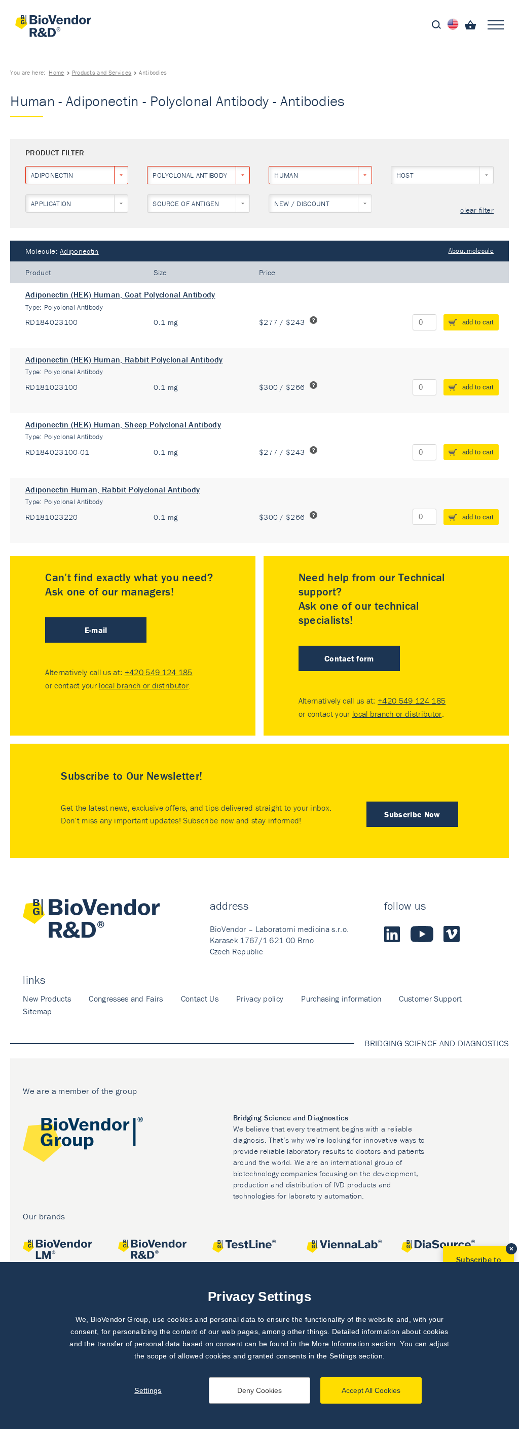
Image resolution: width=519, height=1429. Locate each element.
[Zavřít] (511, 1248)
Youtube (422, 934)
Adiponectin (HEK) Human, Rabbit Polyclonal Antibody (124, 359)
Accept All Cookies (371, 1390)
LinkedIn (392, 934)
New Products (47, 998)
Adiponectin (79, 251)
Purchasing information (341, 998)
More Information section (354, 1344)
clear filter (477, 210)
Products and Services (102, 72)
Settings (148, 1390)
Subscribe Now (412, 814)
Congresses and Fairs (126, 998)
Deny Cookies (259, 1390)
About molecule (471, 250)
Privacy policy (259, 998)
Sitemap (37, 1011)
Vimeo (451, 934)
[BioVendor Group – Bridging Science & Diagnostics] (83, 1141)
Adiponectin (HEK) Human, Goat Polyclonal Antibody (120, 294)
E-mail (96, 630)
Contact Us (199, 998)
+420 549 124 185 (159, 672)
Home (56, 72)
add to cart (478, 322)
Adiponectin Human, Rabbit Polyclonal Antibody (112, 489)
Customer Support (430, 998)
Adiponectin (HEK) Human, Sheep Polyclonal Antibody (123, 424)
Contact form (349, 658)
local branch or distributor (144, 685)
